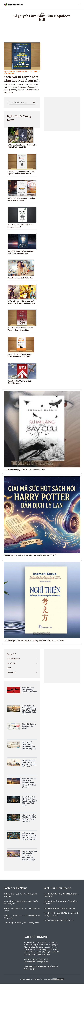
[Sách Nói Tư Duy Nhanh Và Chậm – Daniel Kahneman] (23, 188)
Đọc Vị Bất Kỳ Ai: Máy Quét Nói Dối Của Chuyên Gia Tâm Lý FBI (21, 902)
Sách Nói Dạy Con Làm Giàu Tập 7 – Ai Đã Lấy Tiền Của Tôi (22, 909)
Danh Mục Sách (13, 658)
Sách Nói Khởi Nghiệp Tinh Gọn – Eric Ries (59, 920)
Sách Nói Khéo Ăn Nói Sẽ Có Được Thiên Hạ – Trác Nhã (20, 355)
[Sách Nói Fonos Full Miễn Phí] (22, 267)
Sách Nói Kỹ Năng (15, 888)
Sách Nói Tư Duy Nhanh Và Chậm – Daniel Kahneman (22, 199)
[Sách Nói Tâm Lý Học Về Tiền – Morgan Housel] (23, 214)
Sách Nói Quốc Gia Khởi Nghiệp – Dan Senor (59, 908)
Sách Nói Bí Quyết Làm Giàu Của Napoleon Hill (22, 79)
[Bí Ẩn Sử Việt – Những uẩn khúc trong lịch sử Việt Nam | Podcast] (23, 291)
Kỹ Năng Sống (21, 72)
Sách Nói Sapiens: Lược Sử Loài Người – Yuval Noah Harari (21, 172)
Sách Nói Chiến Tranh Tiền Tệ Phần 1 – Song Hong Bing (20, 329)
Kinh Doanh (9, 72)
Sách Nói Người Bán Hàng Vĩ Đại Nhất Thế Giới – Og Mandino (61, 895)
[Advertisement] (62, 113)
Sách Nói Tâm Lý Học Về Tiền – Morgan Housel (21, 226)
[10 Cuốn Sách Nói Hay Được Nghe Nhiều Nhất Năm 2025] (21, 135)
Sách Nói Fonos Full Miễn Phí (20, 278)
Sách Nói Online (25, 979)
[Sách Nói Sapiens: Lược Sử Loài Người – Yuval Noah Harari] (23, 161)
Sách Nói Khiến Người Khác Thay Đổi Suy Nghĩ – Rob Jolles (21, 895)
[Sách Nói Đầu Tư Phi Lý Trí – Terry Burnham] (23, 371)
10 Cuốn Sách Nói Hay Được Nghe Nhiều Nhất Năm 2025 (22, 146)
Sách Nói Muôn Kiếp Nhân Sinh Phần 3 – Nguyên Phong (21, 252)
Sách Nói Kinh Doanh (57, 888)
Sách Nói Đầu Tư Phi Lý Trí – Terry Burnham (20, 382)
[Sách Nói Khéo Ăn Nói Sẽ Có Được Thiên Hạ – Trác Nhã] (22, 344)
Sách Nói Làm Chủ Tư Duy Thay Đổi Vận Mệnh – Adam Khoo (61, 902)
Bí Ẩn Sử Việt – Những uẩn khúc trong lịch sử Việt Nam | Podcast (21, 302)
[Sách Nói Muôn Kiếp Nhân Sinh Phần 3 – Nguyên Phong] (23, 241)
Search (34, 102)
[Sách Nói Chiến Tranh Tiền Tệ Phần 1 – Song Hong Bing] (23, 318)
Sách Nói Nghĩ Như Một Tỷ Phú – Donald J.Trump (21, 923)
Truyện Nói (12, 663)
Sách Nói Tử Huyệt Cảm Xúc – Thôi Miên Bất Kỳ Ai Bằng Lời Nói (22, 916)
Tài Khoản (11, 672)
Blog (9, 668)
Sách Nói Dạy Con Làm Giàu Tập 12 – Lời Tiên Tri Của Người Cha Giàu (61, 914)
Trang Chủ (11, 654)
